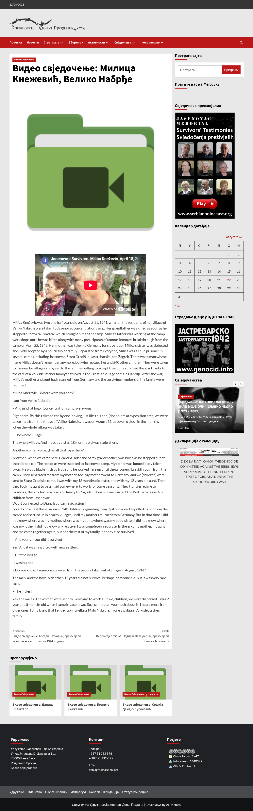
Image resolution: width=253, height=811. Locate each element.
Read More (183, 427)
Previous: (46, 636)
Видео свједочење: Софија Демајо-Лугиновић (143, 707)
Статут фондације (135, 792)
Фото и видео (150, 42)
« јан (178, 305)
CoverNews (153, 804)
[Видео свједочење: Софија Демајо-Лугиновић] (146, 682)
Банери (94, 792)
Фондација (111, 792)
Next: (132, 636)
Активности (96, 42)
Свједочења (122, 42)
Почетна (15, 42)
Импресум (78, 792)
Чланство (35, 792)
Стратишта (51, 42)
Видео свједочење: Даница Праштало (33, 707)
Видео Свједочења (24, 59)
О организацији (56, 792)
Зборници (76, 42)
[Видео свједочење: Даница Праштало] (35, 682)
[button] (241, 42)
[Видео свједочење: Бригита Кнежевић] (90, 682)
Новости (33, 42)
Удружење (17, 792)
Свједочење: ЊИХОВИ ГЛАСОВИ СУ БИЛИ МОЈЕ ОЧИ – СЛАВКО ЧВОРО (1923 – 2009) (205, 407)
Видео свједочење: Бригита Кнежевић (88, 707)
